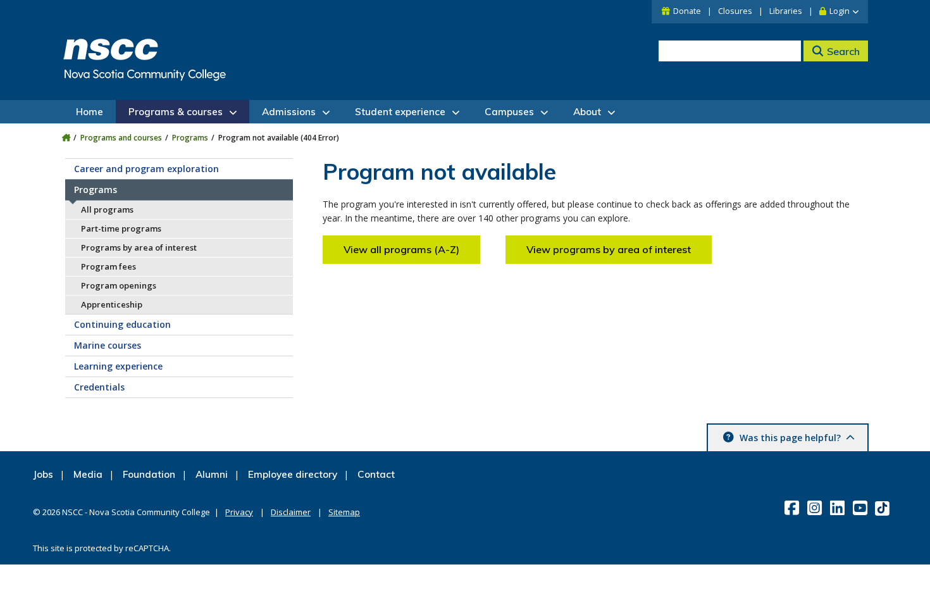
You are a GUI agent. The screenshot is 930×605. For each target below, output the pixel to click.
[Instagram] (815, 507)
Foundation (149, 474)
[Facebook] (793, 507)
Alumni (211, 474)
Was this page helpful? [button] (790, 438)
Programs (190, 137)
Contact (376, 474)
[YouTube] (861, 507)
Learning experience (118, 366)
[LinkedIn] (838, 507)
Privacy (239, 512)
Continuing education (122, 324)
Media (87, 474)
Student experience (400, 112)
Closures (735, 11)
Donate (687, 11)
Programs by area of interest (139, 247)
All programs (107, 209)
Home (89, 112)
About (587, 112)
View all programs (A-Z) (401, 249)
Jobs (43, 474)
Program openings (118, 285)
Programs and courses (121, 137)
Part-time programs (121, 228)
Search (843, 51)
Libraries (785, 11)
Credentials (99, 387)
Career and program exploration (146, 169)
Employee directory (292, 474)
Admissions (289, 112)
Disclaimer (291, 512)
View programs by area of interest (608, 249)
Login (839, 11)
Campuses (509, 112)
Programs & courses (175, 112)
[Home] (66, 137)
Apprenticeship (111, 304)
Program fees (108, 266)
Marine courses (107, 345)
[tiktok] (883, 507)
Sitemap (344, 512)
